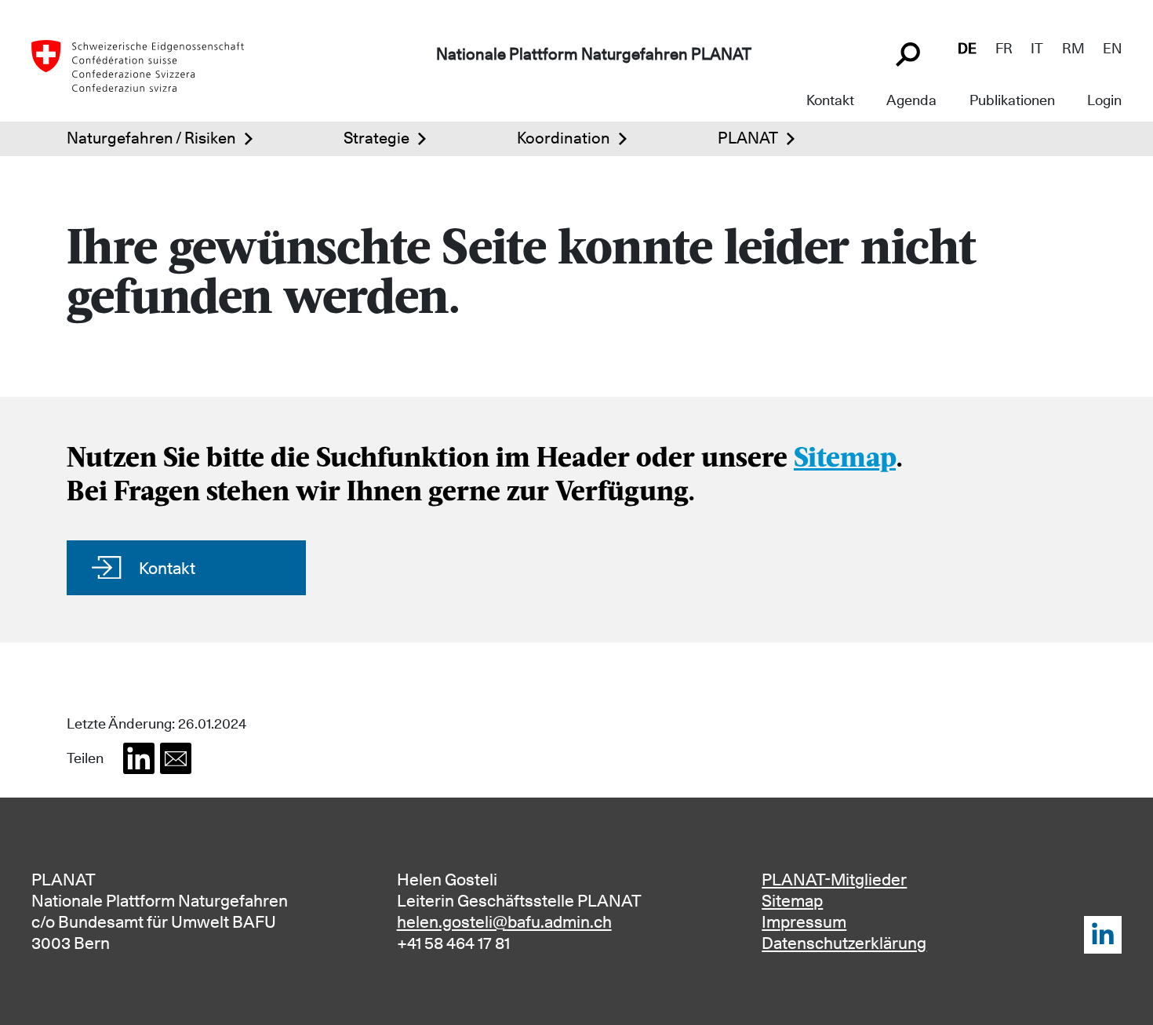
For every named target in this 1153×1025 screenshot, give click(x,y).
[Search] (910, 52)
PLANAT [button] (748, 138)
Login (1104, 100)
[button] (139, 758)
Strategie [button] (376, 138)
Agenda (911, 100)
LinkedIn (1103, 935)
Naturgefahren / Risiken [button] (151, 138)
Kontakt (830, 100)
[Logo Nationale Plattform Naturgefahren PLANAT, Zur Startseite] (137, 64)
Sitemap (845, 460)
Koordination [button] (563, 138)
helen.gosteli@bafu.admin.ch (504, 922)
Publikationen (1012, 100)
